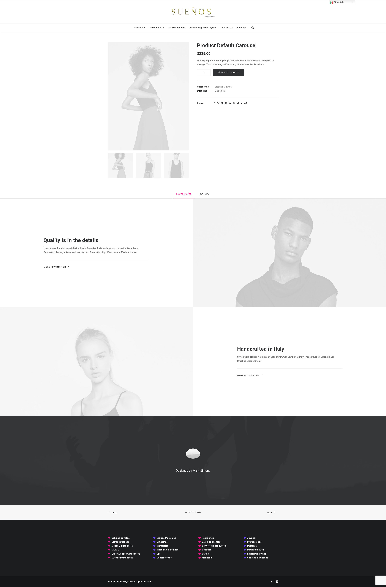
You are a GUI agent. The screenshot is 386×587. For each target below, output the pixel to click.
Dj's (158, 553)
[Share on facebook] (214, 103)
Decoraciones (164, 557)
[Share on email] (245, 103)
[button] (252, 28)
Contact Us (227, 27)
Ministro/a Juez (255, 549)
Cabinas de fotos (120, 538)
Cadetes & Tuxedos (257, 557)
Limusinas (162, 542)
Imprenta (252, 545)
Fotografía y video (256, 553)
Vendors (241, 27)
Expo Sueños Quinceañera (125, 553)
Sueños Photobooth (122, 557)
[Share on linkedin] (230, 103)
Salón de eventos (211, 542)
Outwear (228, 86)
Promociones (254, 542)
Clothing (219, 86)
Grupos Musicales (166, 538)
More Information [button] (55, 267)
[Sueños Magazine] (193, 11)
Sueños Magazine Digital (203, 27)
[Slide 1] (120, 165)
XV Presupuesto (177, 27)
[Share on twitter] (218, 103)
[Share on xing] (241, 103)
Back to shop (193, 512)
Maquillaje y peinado (168, 549)
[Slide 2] (148, 165)
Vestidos (206, 549)
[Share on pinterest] (226, 103)
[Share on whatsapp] (234, 103)
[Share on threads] (222, 103)
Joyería (251, 538)
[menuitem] (139, 28)
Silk (223, 90)
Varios (205, 553)
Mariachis (207, 557)
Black (217, 90)
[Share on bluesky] (237, 103)
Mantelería (162, 545)
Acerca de (139, 27)
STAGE (115, 549)
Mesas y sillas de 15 (122, 545)
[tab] (205, 195)
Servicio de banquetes (214, 545)
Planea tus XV (156, 27)
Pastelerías (208, 538)
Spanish (339, 2)
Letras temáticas (120, 542)
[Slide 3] (176, 165)
